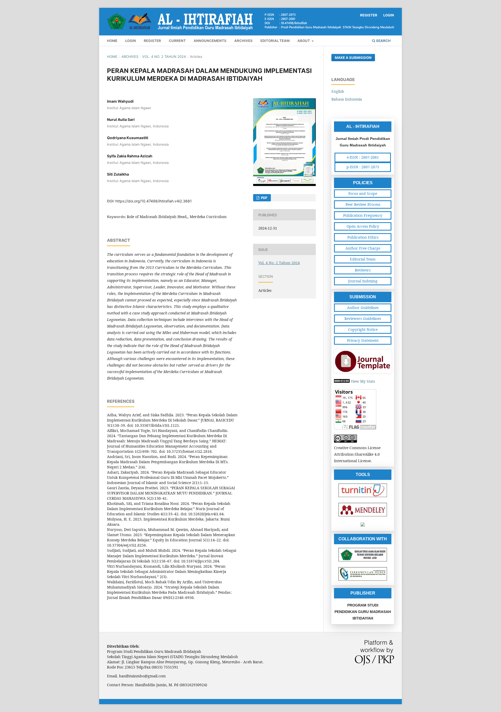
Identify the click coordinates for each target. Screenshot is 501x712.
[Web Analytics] (342, 381)
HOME (112, 41)
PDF (263, 198)
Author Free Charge (362, 248)
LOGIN (130, 41)
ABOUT (304, 41)
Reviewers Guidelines (362, 318)
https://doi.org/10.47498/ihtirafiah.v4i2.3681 (153, 201)
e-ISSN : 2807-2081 (363, 157)
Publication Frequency (362, 215)
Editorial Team (362, 259)
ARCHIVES (243, 41)
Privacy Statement (363, 340)
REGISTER (152, 41)
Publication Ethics (362, 237)
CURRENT (177, 41)
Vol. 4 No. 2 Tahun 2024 (164, 56)
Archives (130, 56)
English (337, 91)
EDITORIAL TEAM (275, 41)
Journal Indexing (363, 280)
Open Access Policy (363, 226)
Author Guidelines (363, 307)
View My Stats (363, 381)
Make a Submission (353, 57)
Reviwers (363, 270)
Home (112, 56)
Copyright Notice (363, 329)
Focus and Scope (362, 193)
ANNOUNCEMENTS (210, 41)
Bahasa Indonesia (346, 99)
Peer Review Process (362, 204)
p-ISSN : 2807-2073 (363, 166)
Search (383, 41)
